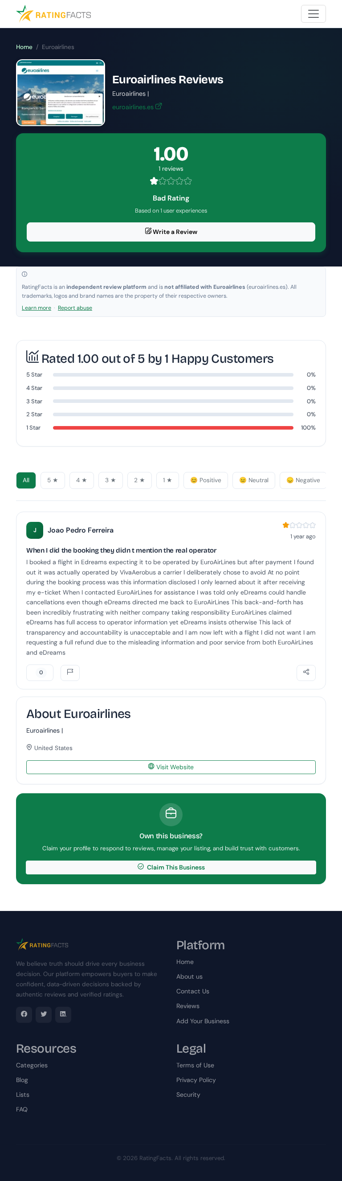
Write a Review (174, 232)
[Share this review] (306, 673)
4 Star (34, 388)
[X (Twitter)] (44, 1015)
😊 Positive (205, 480)
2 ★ (139, 480)
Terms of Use (195, 1065)
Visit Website (174, 767)
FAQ (22, 1109)
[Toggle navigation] (313, 14)
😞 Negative (303, 480)
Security (188, 1095)
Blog (22, 1080)
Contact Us (192, 991)
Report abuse (75, 308)
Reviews (188, 1006)
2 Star (34, 414)
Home (24, 47)
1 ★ (167, 480)
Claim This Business (175, 867)
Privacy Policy (196, 1080)
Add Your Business (202, 1021)
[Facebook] (24, 1015)
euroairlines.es (133, 107)
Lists (22, 1095)
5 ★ (52, 480)
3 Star (34, 401)
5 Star (34, 374)
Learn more (36, 308)
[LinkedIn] (63, 1015)
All (26, 480)
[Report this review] (70, 673)
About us (189, 976)
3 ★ (110, 480)
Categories (32, 1065)
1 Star (33, 427)
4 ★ (81, 480)
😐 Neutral (254, 480)
